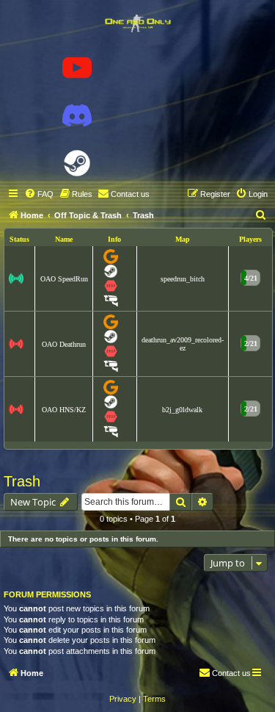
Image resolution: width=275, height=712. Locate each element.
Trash (22, 481)
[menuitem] (39, 194)
